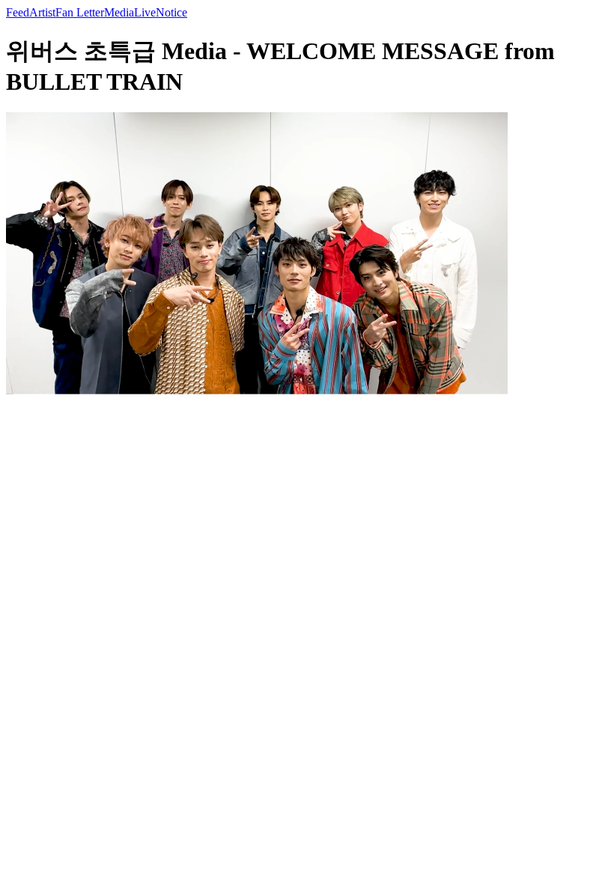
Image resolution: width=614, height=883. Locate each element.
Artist (42, 12)
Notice (171, 12)
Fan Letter (79, 12)
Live (145, 12)
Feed (17, 12)
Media (119, 12)
